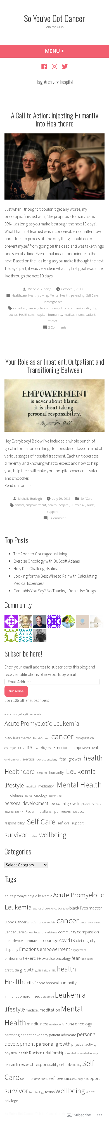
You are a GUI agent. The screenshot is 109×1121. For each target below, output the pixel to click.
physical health (13, 812)
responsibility (14, 823)
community (67, 931)
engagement (78, 950)
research (65, 812)
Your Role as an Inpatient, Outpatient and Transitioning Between (54, 365)
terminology (36, 1092)
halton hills (49, 970)
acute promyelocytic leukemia (22, 714)
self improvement (34, 1078)
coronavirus (32, 940)
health (52, 505)
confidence (13, 940)
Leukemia (81, 771)
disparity (11, 949)
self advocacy (70, 1064)
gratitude (11, 970)
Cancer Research (34, 932)
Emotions (61, 747)
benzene (63, 908)
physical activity (91, 804)
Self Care (92, 295)
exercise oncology (47, 759)
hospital (40, 314)
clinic (63, 308)
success (70, 1078)
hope (41, 982)
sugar (81, 1079)
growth (74, 759)
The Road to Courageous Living (40, 553)
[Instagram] (54, 66)
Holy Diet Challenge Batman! (37, 568)
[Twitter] (64, 66)
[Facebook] (45, 66)
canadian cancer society (41, 922)
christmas (51, 932)
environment (12, 759)
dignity (91, 308)
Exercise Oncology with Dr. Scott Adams (46, 561)
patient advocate (62, 1034)
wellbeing (52, 834)
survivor (15, 834)
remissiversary (89, 1053)
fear (63, 759)
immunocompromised (22, 996)
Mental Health (59, 295)
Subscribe (16, 691)
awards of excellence (45, 908)
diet (36, 748)
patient (90, 314)
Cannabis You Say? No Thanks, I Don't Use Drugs (54, 590)
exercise (28, 759)
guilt (38, 970)
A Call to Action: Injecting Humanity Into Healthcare (54, 119)
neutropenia (57, 1024)
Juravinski (78, 505)
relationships (48, 811)
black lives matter (17, 738)
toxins (33, 836)
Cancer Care (14, 931)
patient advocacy (34, 1034)
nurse (80, 314)
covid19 (25, 747)
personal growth (65, 803)
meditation (46, 786)
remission (73, 1053)
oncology (40, 795)
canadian (19, 308)
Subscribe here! (23, 653)
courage (10, 747)
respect (52, 321)
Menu (69, 51)
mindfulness (13, 795)
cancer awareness (90, 922)
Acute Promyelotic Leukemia (41, 723)
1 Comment (57, 518)
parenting (77, 295)
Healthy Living (38, 295)
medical (69, 314)
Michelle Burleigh (39, 289)
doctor (13, 314)
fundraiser (86, 959)
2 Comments (57, 327)
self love (63, 823)
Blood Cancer (41, 738)
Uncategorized (52, 302)
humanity (55, 314)
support (52, 511)
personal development (26, 803)
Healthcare (19, 295)
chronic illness (48, 308)
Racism (30, 811)
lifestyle (14, 785)
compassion (76, 308)
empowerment (36, 505)
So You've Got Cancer (54, 18)
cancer (32, 308)
